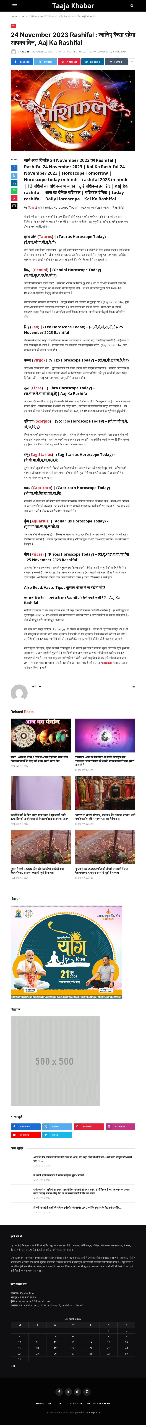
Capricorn (42, 487)
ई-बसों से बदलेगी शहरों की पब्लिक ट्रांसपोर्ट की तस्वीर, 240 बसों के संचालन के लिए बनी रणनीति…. (77, 1207)
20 (73, 1348)
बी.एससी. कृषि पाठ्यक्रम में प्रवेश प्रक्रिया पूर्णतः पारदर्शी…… (61, 1175)
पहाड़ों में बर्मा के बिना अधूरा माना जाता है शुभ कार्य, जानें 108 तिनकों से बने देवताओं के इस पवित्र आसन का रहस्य (40, 817)
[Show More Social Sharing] (132, 61)
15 (108, 1342)
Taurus (45, 236)
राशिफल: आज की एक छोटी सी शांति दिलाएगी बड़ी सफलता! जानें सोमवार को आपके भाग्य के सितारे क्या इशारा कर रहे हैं (104, 761)
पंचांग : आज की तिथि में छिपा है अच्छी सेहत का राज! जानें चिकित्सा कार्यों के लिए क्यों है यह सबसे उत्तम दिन (39, 759)
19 (55, 1348)
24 (19, 1353)
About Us (54, 1403)
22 (108, 1348)
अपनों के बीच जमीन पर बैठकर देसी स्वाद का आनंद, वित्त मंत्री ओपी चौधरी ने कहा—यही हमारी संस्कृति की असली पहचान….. (82, 1159)
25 (37, 1353)
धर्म (13, 25)
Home (40, 1403)
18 (37, 1348)
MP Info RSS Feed (98, 1403)
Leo (35, 326)
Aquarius (39, 521)
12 (55, 1342)
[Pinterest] (14, 198)
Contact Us (74, 1403)
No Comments (100, 51)
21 (90, 1348)
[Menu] (14, 6)
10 (19, 1342)
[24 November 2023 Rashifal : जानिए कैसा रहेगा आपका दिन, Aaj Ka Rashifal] (73, 110)
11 (37, 1342)
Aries (32, 207)
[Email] (14, 206)
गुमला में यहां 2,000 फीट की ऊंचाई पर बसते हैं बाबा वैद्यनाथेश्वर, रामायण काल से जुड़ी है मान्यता (37, 871)
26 (55, 1353)
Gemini (40, 269)
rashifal (106, 663)
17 (19, 1348)
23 (126, 1348)
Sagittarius (41, 454)
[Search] (132, 6)
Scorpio (43, 421)
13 (73, 1342)
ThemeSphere (92, 1412)
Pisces (36, 554)
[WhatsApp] (14, 191)
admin (25, 51)
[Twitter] (14, 176)
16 (126, 1342)
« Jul (13, 1366)
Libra (37, 387)
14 (90, 1342)
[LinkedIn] (14, 183)
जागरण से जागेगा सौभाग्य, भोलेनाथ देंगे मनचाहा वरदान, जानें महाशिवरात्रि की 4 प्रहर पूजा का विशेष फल (105, 817)
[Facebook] (14, 168)
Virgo (38, 360)
